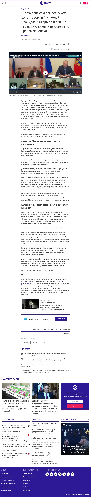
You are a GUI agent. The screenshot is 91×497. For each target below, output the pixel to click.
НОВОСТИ (37, 419)
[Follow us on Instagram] (59, 474)
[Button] (46, 44)
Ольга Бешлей (25, 35)
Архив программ (6, 490)
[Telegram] (80, 3)
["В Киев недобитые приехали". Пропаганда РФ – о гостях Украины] (75, 439)
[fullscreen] (80, 92)
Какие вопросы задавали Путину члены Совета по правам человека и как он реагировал (43, 55)
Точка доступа (27, 473)
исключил (48, 101)
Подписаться (61, 319)
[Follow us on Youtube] (55, 474)
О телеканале (5, 473)
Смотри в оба (69, 419)
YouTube (25, 487)
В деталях (25, 9)
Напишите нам (5, 487)
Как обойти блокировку (8, 480)
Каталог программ (6, 477)
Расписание (26, 490)
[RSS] (68, 474)
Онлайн (25, 483)
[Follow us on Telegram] (64, 474)
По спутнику (27, 480)
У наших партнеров (29, 477)
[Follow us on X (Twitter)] (51, 474)
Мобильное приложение (8, 483)
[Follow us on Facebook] (47, 474)
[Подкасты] (72, 474)
